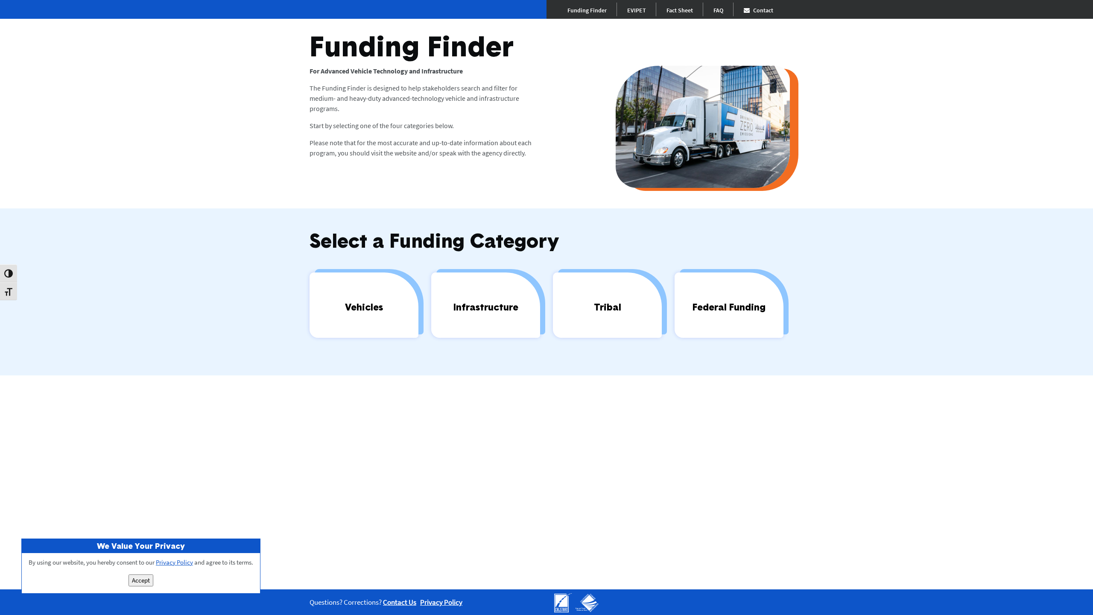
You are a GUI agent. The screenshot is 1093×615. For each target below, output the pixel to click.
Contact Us (399, 602)
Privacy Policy (441, 602)
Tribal (607, 306)
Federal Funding (729, 306)
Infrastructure (485, 306)
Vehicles (364, 306)
